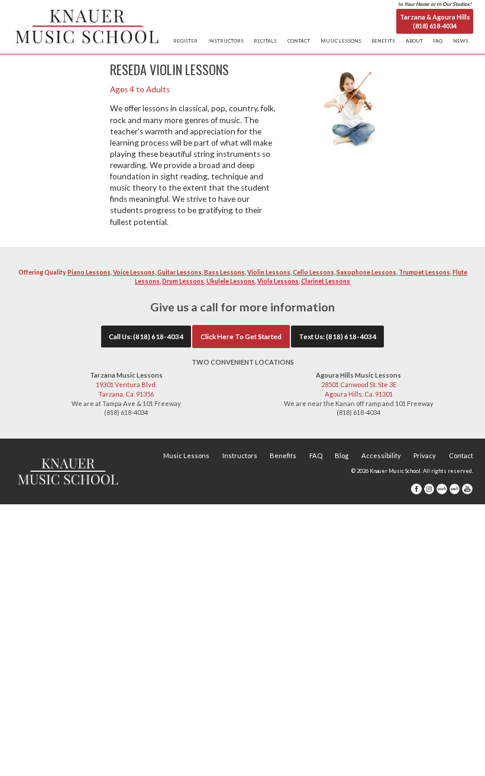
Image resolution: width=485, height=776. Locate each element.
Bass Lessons (224, 272)
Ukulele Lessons (230, 281)
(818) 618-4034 (158, 336)
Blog (341, 455)
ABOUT (414, 41)
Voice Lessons (134, 272)
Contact (461, 455)
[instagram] (429, 488)
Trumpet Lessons (424, 272)
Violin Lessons (268, 272)
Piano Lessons (89, 272)
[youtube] (467, 488)
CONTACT (298, 41)
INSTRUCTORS (226, 41)
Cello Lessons (313, 272)
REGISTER (185, 41)
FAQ (437, 41)
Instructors (239, 455)
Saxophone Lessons (366, 272)
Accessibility (381, 455)
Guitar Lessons (179, 272)
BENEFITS (383, 41)
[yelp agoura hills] (455, 488)
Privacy (424, 455)
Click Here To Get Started (241, 336)
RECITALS (265, 41)
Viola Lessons (278, 281)
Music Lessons (186, 455)
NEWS (460, 41)
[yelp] (442, 488)
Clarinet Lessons (325, 281)
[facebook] (416, 488)
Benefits (283, 455)
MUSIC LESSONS (341, 41)
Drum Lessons (183, 281)
